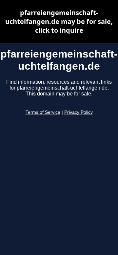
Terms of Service (43, 112)
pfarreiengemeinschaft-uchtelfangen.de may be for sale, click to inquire (59, 21)
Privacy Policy (78, 112)
